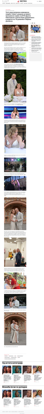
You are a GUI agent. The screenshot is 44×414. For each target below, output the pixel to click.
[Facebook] (39, 1)
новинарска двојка (13, 357)
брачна (19, 357)
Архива (38, 1)
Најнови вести (32, 35)
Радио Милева (8, 9)
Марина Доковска (7, 357)
